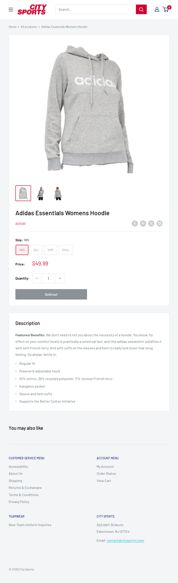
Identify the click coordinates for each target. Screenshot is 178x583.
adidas (20, 223)
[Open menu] (11, 9)
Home (12, 26)
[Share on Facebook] (135, 223)
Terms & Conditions (24, 495)
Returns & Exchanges (25, 487)
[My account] (157, 9)
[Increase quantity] (59, 278)
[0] (165, 9)
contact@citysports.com (125, 540)
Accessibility (18, 466)
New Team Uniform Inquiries (30, 525)
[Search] (141, 9)
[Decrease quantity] (36, 278)
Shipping (15, 480)
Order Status (106, 473)
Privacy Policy (19, 502)
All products (29, 26)
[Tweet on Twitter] (151, 223)
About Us (16, 473)
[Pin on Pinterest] (143, 223)
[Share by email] (160, 223)
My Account (105, 466)
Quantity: (22, 278)
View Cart (104, 480)
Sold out (51, 294)
